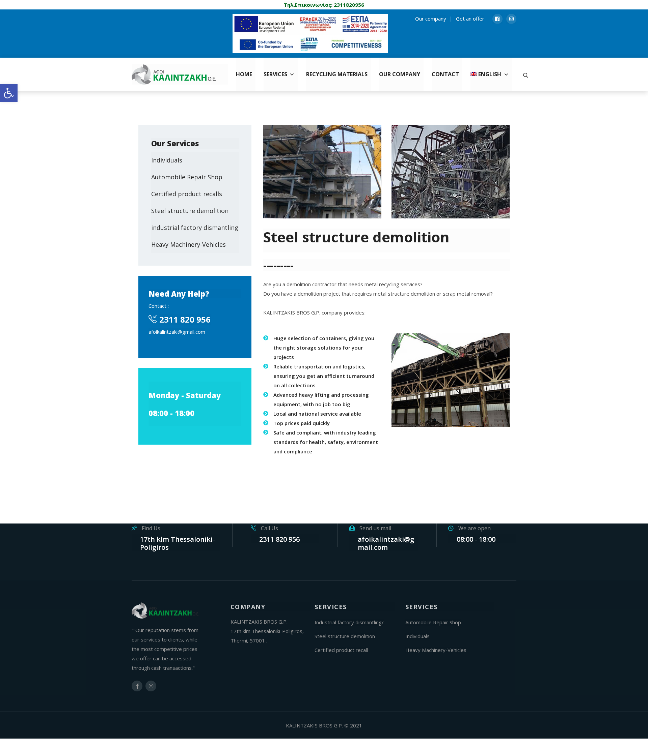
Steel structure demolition (189, 211)
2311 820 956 (185, 319)
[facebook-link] (137, 686)
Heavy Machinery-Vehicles (188, 244)
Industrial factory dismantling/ (349, 622)
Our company (430, 18)
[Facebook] (497, 19)
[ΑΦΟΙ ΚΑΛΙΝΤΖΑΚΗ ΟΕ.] (180, 74)
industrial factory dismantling (194, 227)
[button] (9, 93)
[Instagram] (511, 19)
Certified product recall (341, 650)
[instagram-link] (150, 686)
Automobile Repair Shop (186, 177)
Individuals (166, 160)
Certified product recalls (186, 194)
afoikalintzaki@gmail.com (176, 331)
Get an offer (470, 18)
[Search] (525, 74)
